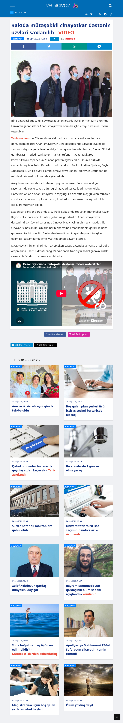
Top (117, 717)
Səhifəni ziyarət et (54, 336)
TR (25, 12)
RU (16, 12)
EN (20, 12)
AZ (11, 12)
